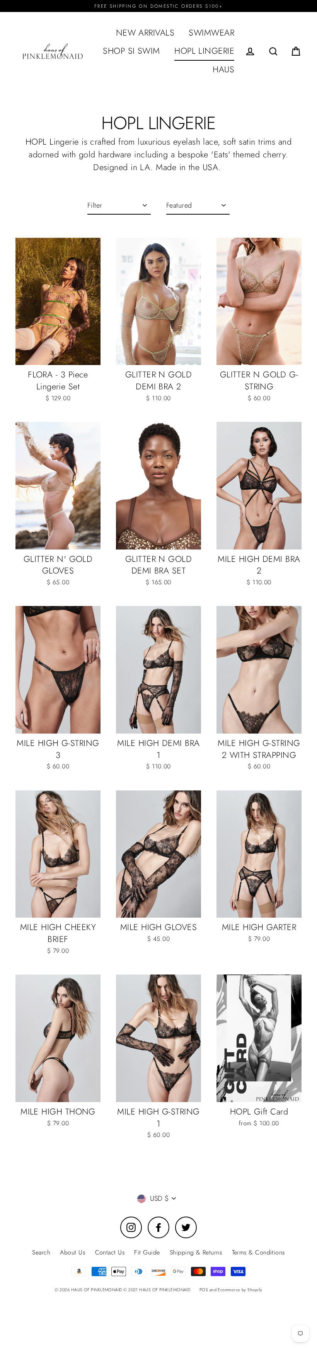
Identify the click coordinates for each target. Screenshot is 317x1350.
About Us (72, 1252)
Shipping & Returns (196, 1252)
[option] (58, 486)
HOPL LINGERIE (204, 51)
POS (203, 1290)
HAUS (223, 69)
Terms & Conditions (258, 1252)
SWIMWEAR (211, 33)
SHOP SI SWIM (131, 51)
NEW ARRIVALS (145, 33)
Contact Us (110, 1252)
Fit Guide (147, 1252)
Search (41, 1252)
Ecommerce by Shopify (240, 1290)
